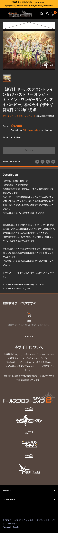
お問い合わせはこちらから (31, 324)
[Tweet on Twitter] (48, 161)
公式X (29, 408)
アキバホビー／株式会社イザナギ (17, 116)
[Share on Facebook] (37, 161)
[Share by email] (53, 161)
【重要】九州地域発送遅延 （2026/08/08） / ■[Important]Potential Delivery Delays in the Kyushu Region (29, 4)
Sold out (29, 150)
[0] (53, 14)
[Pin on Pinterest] (42, 161)
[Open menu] (4, 14)
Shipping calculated (32, 130)
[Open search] (41, 13)
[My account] (47, 13)
